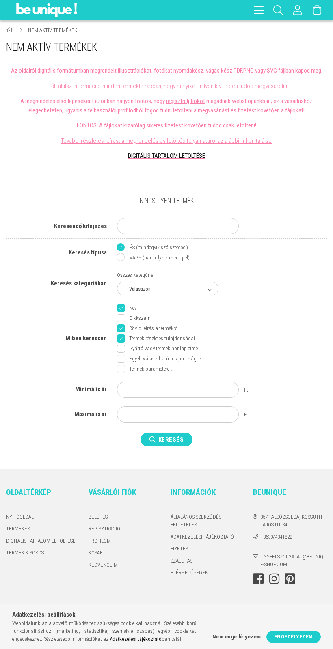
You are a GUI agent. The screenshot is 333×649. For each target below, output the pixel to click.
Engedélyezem (293, 637)
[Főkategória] (10, 30)
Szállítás (181, 561)
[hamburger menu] (258, 10)
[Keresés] (278, 10)
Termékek (18, 529)
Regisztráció (104, 529)
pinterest (290, 579)
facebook (258, 579)
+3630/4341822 (276, 537)
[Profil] (297, 10)
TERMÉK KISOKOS (25, 553)
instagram (274, 579)
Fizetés (179, 549)
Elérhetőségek (189, 572)
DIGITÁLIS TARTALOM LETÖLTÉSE (166, 156)
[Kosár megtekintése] (317, 10)
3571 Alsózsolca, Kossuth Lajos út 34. (291, 521)
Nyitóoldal (20, 517)
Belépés (98, 517)
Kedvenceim (103, 565)
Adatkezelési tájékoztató (202, 537)
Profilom (100, 541)
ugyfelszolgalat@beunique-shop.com (293, 561)
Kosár (96, 553)
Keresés (171, 439)
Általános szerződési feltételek (197, 521)
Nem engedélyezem (236, 637)
